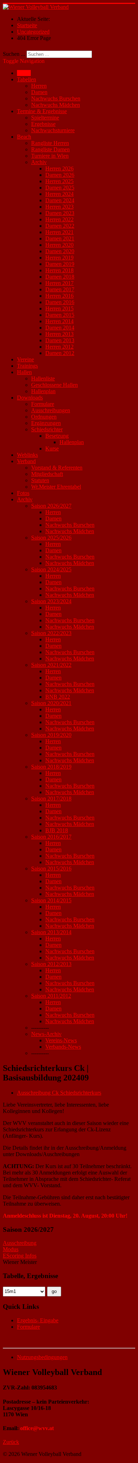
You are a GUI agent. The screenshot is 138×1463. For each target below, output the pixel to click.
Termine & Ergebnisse (42, 111)
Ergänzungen (46, 423)
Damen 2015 (59, 315)
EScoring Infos (19, 1256)
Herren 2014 (59, 321)
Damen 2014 (59, 328)
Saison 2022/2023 (51, 633)
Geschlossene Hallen (54, 385)
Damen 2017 (59, 289)
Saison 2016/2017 (51, 837)
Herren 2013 (59, 334)
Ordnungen (44, 417)
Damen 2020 (59, 251)
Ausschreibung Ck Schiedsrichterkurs (59, 1093)
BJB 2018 (56, 830)
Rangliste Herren (50, 143)
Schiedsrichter (47, 429)
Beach (24, 137)
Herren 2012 (59, 347)
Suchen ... (14, 54)
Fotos (23, 493)
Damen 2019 (59, 264)
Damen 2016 (59, 302)
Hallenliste (43, 378)
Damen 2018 (59, 277)
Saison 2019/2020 (51, 735)
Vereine (25, 359)
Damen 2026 (59, 175)
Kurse (52, 448)
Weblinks (27, 455)
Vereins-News (61, 1040)
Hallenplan (43, 391)
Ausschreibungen (50, 410)
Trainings (27, 366)
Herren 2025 (59, 181)
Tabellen (26, 79)
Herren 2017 (59, 283)
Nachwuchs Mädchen (55, 105)
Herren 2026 (59, 168)
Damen (39, 92)
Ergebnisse (43, 124)
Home (24, 73)
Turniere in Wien (50, 156)
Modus (10, 1249)
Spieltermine (45, 118)
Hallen (24, 372)
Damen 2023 (59, 213)
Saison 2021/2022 (51, 665)
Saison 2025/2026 (51, 538)
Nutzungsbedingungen (42, 1357)
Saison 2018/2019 (51, 767)
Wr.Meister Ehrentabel (56, 487)
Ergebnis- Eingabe (37, 1320)
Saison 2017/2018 (51, 798)
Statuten (40, 480)
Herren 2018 (59, 270)
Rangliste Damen (50, 149)
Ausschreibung (19, 1243)
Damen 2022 (59, 226)
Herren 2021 (59, 232)
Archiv (39, 162)
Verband (26, 461)
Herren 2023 (59, 207)
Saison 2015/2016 (51, 868)
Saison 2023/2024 (51, 601)
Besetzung (57, 436)
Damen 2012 (59, 353)
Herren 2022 (59, 219)
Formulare (42, 404)
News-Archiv (46, 1034)
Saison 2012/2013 (51, 964)
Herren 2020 (59, 245)
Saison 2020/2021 (51, 703)
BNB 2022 (57, 697)
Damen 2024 (59, 200)
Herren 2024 (59, 194)
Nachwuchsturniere (53, 130)
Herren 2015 (59, 308)
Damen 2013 (59, 340)
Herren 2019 (59, 258)
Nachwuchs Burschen (55, 98)
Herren (39, 86)
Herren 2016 (59, 296)
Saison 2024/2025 (51, 569)
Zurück (11, 1442)
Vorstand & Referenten (56, 468)
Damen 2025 (59, 188)
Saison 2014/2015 (51, 900)
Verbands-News (63, 1047)
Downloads (30, 398)
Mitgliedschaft (47, 474)
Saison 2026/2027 (51, 506)
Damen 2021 (59, 238)
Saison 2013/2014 (51, 932)
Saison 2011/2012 (51, 996)
